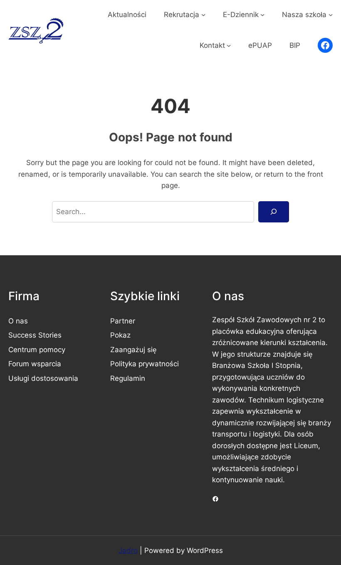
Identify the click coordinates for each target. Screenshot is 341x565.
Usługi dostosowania (43, 378)
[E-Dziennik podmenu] (262, 14)
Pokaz (120, 335)
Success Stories (35, 335)
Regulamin (127, 378)
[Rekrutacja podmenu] (203, 14)
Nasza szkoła (304, 14)
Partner (122, 320)
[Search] (273, 211)
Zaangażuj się (133, 349)
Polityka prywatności (144, 363)
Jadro (128, 550)
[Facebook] (325, 45)
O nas (18, 320)
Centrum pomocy (36, 349)
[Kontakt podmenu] (229, 45)
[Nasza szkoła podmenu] (331, 14)
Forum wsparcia (34, 363)
